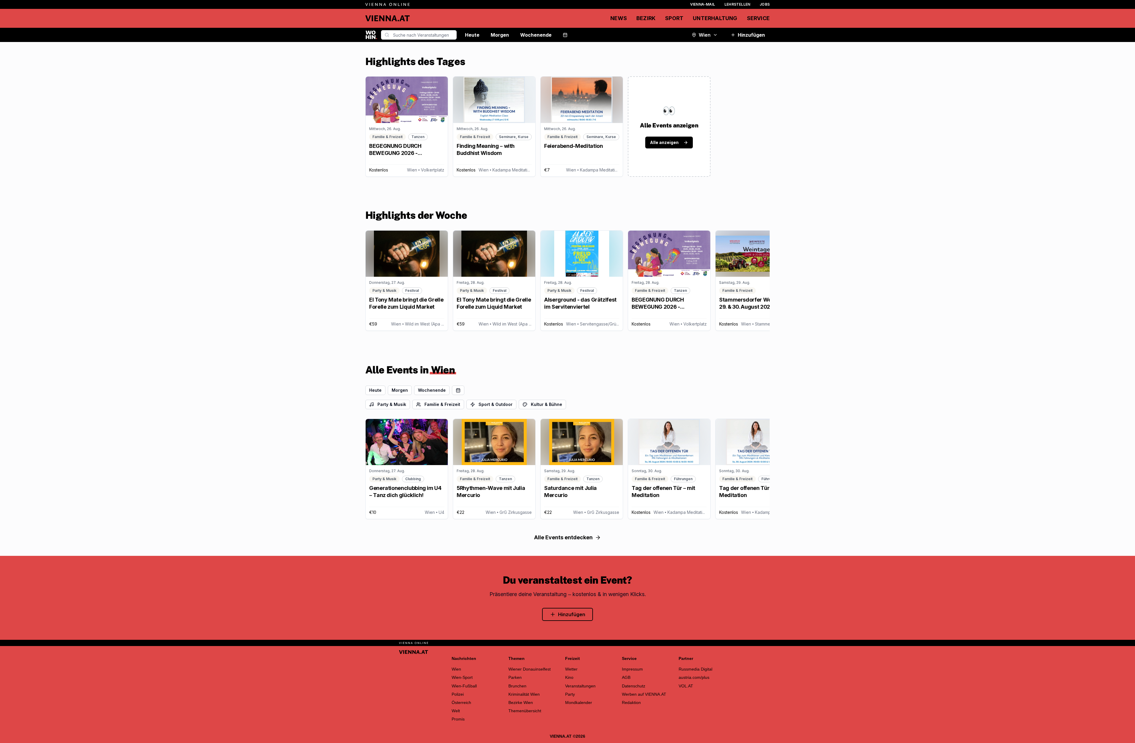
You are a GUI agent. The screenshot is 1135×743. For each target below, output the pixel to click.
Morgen (500, 35)
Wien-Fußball (464, 686)
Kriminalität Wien (524, 694)
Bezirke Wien (520, 702)
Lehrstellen (737, 4)
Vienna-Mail (702, 4)
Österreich (461, 702)
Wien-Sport (462, 677)
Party (570, 694)
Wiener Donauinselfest (529, 669)
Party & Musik (391, 404)
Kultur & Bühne (546, 404)
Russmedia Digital (695, 669)
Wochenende (536, 35)
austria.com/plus (694, 677)
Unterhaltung (715, 18)
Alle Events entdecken (563, 537)
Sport (674, 18)
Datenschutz (633, 686)
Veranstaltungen (580, 686)
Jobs (765, 4)
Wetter (571, 669)
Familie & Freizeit (442, 404)
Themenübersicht (524, 710)
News (618, 18)
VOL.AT (686, 686)
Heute (472, 35)
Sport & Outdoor (496, 404)
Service (758, 18)
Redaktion (631, 702)
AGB (626, 677)
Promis (458, 719)
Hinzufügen (751, 35)
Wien (705, 35)
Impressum (632, 669)
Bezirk (646, 18)
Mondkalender (578, 702)
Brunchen (517, 686)
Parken (515, 677)
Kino (569, 677)
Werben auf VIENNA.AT (644, 694)
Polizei (458, 694)
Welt (456, 710)
